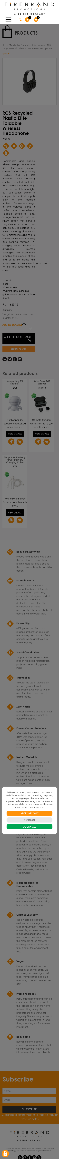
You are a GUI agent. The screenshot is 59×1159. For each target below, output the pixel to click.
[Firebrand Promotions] (29, 8)
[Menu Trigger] (8, 19)
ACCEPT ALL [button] (29, 826)
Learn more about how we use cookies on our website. (33, 806)
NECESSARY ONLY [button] (29, 813)
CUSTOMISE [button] (29, 820)
